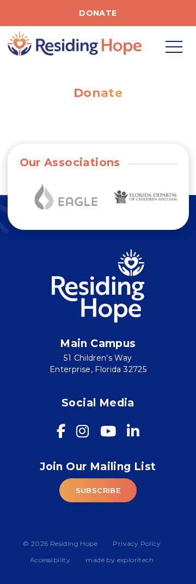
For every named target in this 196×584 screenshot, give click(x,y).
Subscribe (98, 490)
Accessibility (50, 560)
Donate (98, 13)
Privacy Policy (137, 543)
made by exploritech (119, 560)
